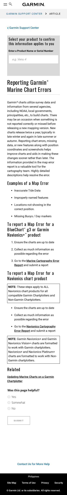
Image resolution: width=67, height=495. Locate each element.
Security (58, 482)
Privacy (45, 482)
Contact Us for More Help (33, 464)
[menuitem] (10, 4)
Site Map (11, 482)
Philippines (33, 476)
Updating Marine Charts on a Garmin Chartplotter (30, 379)
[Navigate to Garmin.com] (33, 4)
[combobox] (33, 59)
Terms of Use (29, 482)
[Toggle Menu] (2, 3)
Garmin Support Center (24, 13)
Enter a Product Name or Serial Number (31, 50)
